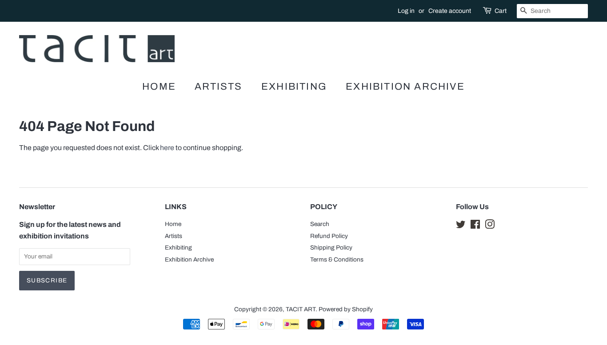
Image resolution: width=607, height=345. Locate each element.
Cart (501, 11)
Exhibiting (294, 86)
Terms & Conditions (336, 259)
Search (319, 224)
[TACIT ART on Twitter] (461, 226)
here (167, 147)
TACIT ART (300, 309)
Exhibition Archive (405, 86)
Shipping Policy (331, 247)
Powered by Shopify (346, 309)
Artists (218, 86)
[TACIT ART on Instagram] (490, 226)
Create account (449, 11)
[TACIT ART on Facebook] (475, 226)
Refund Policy (329, 236)
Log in (406, 11)
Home (159, 86)
